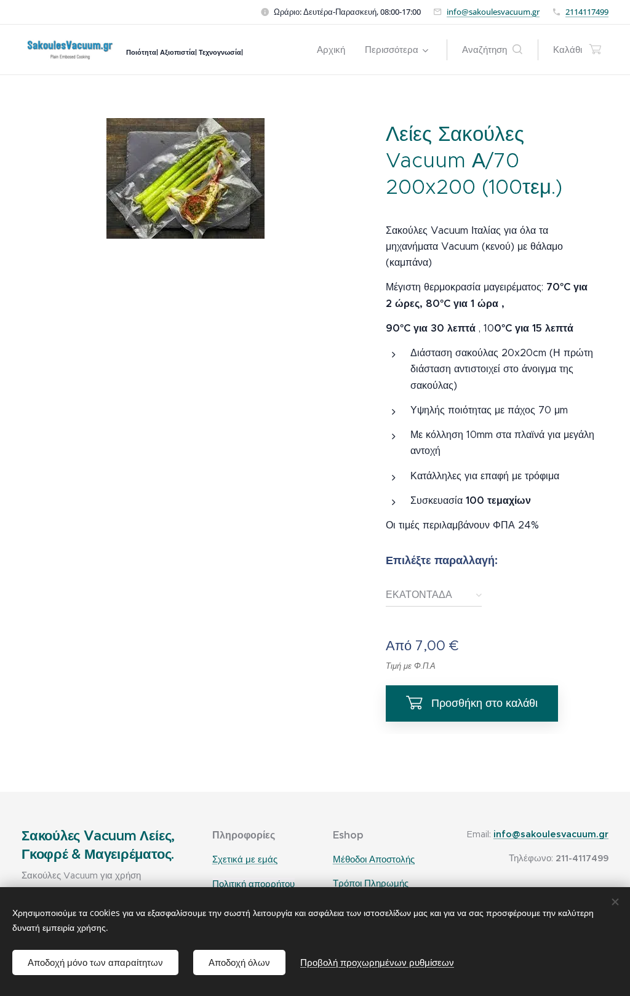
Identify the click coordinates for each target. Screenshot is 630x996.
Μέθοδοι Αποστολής (374, 859)
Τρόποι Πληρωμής (371, 883)
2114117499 (586, 11)
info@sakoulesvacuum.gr (493, 11)
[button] (492, 49)
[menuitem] (334, 49)
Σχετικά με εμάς (244, 859)
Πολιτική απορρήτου (253, 884)
